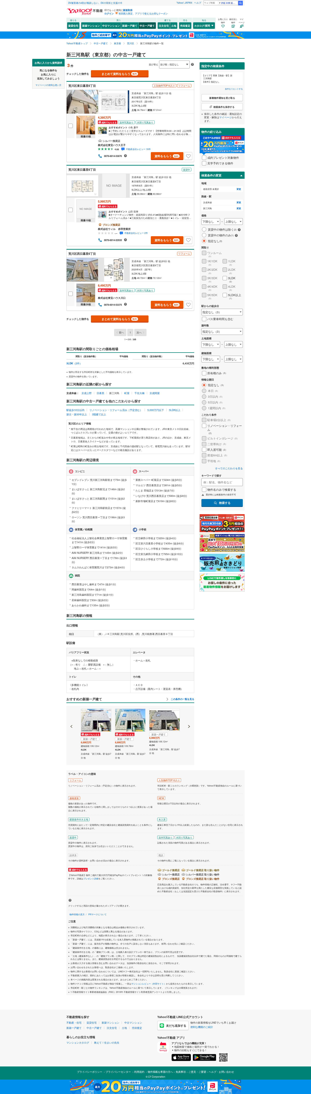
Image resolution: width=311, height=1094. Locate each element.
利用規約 (139, 1071)
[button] (71, 714)
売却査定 (185, 25)
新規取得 (127, 10)
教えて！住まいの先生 (106, 1042)
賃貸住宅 (73, 25)
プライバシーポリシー (89, 1071)
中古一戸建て (147, 25)
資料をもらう (167, 156)
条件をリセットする (234, 88)
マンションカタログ (77, 1042)
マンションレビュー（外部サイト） (148, 983)
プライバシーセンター (118, 1071)
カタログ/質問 (202, 25)
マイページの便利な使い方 (48, 84)
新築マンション (91, 25)
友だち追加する (176, 1025)
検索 (240, 3)
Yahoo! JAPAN (184, 2)
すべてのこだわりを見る (229, 468)
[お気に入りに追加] (188, 156)
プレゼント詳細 (90, 878)
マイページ (225, 117)
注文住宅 (164, 25)
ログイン (109, 13)
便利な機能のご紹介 (201, 1027)
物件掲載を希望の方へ (160, 1071)
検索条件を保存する (158, 59)
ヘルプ (197, 2)
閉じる (138, 61)
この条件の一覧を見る (182, 699)
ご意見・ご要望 (197, 1071)
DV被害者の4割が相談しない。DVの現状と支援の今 (95, 3)
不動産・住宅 (74, 1022)
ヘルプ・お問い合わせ (221, 1071)
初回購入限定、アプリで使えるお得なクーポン (143, 13)
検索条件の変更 (211, 175)
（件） (74, 363)
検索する (225, 503)
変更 (239, 189)
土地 (173, 25)
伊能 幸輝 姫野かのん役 (229, 2)
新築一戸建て (129, 25)
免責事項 (181, 1071)
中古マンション (111, 25)
